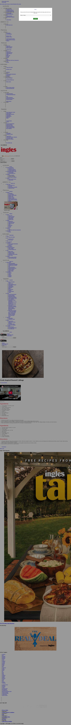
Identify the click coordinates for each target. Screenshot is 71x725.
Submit (35, 18)
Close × (35, 9)
